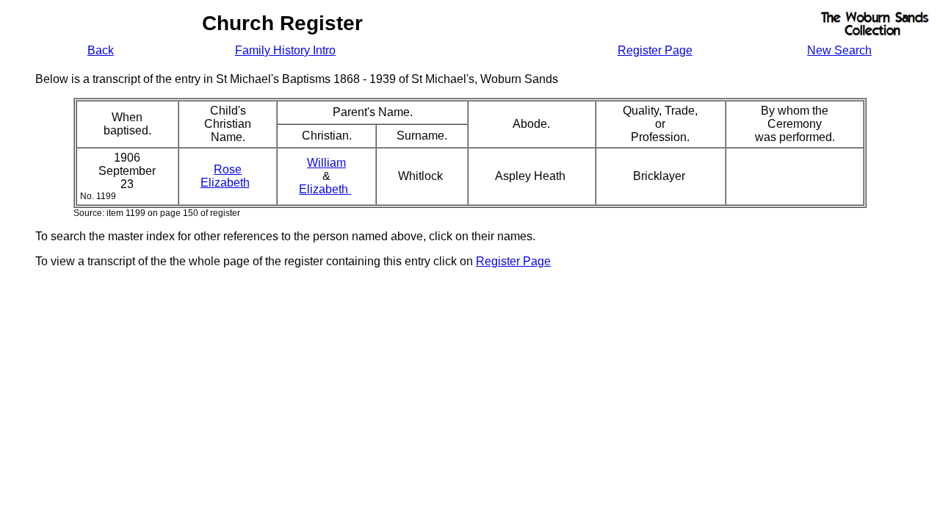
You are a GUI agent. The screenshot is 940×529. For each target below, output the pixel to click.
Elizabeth (325, 189)
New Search (839, 50)
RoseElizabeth (225, 176)
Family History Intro (285, 50)
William (326, 162)
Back (100, 50)
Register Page (655, 50)
